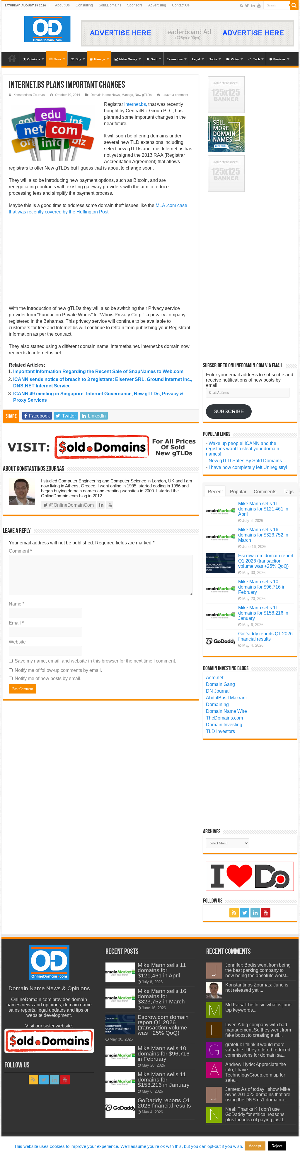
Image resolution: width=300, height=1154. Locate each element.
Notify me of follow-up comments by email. (58, 670)
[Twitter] (247, 5)
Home (12, 58)
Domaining (217, 704)
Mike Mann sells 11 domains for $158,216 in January (263, 613)
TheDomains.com (224, 717)
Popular (238, 491)
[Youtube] (259, 5)
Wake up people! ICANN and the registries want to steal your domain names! (242, 448)
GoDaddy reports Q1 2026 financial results (265, 636)
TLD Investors (220, 731)
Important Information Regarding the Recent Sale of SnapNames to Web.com (98, 371)
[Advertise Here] (187, 32)
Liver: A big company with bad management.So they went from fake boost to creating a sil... (258, 1030)
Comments (265, 491)
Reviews (279, 59)
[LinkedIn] (253, 5)
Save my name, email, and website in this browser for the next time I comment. (95, 660)
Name (16, 603)
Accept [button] (255, 1145)
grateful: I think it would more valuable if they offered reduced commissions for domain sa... (257, 1050)
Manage (99, 59)
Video (235, 59)
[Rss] (241, 5)
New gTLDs (143, 94)
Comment (20, 550)
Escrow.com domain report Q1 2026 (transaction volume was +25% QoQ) (265, 561)
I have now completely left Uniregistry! (248, 467)
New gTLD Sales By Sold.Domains (245, 460)
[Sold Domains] (100, 446)
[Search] (294, 5)
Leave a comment (175, 94)
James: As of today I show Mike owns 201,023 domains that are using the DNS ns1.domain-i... (257, 1094)
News (58, 59)
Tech (256, 59)
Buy (78, 59)
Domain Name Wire (226, 711)
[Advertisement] (100, 262)
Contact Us (181, 5)
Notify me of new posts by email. (48, 678)
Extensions (175, 59)
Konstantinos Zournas (29, 94)
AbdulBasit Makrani (226, 697)
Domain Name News (105, 94)
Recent (215, 491)
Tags (289, 491)
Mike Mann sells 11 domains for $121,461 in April (263, 509)
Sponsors (134, 5)
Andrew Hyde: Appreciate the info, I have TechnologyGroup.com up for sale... (255, 1072)
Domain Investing (224, 724)
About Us (62, 5)
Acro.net (214, 677)
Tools (213, 59)
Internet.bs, (135, 104)
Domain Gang (220, 684)
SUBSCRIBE (229, 411)
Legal (196, 59)
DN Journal (218, 691)
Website (17, 641)
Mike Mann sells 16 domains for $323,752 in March (263, 535)
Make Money (128, 59)
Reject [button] (277, 1146)
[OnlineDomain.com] (47, 28)
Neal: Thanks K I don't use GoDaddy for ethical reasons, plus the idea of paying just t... (256, 1114)
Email (16, 622)
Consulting (84, 5)
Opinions (33, 59)
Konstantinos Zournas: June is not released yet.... (256, 987)
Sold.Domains (110, 5)
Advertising (157, 5)
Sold (154, 59)
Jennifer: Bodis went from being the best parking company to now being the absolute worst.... (258, 970)
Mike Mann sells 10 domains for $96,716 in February (262, 587)
